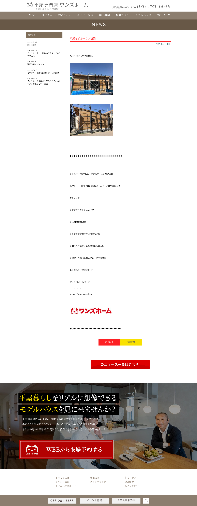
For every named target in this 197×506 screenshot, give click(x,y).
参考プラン (122, 15)
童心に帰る (31, 45)
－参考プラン (129, 478)
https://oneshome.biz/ (81, 294)
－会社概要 (128, 482)
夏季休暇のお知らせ (35, 64)
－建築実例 (93, 478)
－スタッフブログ (97, 482)
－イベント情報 (61, 482)
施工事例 (104, 15)
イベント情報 (85, 15)
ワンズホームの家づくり (56, 15)
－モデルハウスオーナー (65, 486)
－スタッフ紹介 (130, 486)
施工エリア (164, 15)
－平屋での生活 (61, 478)
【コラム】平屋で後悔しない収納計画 (43, 73)
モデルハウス (143, 15)
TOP (32, 15)
